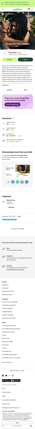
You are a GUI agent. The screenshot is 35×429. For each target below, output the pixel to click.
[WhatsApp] (17, 182)
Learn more (25, 4)
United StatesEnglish (18, 370)
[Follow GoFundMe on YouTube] (6, 375)
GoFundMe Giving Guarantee (15, 269)
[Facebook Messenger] (22, 182)
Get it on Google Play (6, 380)
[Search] (3, 9)
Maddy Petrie (11, 200)
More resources (7, 362)
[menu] (32, 9)
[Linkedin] (26, 182)
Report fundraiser (18, 228)
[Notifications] (28, 9)
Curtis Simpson (11, 128)
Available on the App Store (16, 380)
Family (19, 216)
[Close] (32, 3)
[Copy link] (8, 182)
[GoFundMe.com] (17, 9)
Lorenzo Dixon (11, 122)
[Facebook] (13, 182)
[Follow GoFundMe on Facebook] (3, 375)
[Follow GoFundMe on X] (9, 375)
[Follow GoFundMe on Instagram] (12, 375)
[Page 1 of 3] (16, 46)
